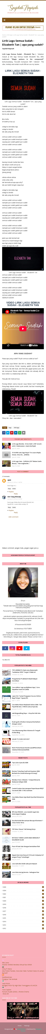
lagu (10, 428)
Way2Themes (21, 1029)
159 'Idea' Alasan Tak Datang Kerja (23, 829)
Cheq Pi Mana (7, 969)
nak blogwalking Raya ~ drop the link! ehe (26, 713)
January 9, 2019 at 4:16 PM (15, 499)
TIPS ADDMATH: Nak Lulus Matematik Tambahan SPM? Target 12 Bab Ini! (24, 671)
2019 (23, 904)
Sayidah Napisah (8, 49)
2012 (23, 928)
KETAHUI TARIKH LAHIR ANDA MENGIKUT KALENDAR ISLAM (26, 839)
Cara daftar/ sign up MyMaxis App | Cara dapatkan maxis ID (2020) (26, 688)
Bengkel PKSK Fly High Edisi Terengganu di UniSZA (19, 985)
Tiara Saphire (6, 990)
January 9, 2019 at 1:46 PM (15, 482)
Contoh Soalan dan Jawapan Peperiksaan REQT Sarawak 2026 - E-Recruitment (28, 789)
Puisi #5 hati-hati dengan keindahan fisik (26, 846)
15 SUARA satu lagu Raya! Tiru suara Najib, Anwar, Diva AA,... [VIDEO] (26, 454)
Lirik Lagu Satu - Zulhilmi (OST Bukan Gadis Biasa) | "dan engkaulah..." (27, 462)
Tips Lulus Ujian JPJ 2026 (20, 763)
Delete (14, 488)
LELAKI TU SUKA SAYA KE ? (21, 739)
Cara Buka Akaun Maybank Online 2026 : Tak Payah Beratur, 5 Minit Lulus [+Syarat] (27, 706)
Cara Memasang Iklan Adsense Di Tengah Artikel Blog (26, 731)
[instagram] (12, 648)
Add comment (13, 517)
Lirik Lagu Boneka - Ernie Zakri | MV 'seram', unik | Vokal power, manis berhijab (27, 445)
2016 (23, 915)
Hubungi (26, 1026)
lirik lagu (9, 35)
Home (4, 35)
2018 (23, 908)
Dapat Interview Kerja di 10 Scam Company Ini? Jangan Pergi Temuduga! (28, 856)
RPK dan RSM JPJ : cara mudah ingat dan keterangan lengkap (25, 813)
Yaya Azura (6, 983)
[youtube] (19, 648)
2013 (23, 925)
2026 (23, 887)
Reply (9, 488)
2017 (23, 911)
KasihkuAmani (7, 977)
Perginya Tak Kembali (9, 979)
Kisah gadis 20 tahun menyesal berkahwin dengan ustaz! (26, 723)
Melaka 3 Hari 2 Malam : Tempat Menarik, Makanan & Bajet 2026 (26, 781)
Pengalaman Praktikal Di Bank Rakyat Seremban (24, 680)
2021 (23, 897)
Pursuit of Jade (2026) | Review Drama (15, 992)
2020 (23, 901)
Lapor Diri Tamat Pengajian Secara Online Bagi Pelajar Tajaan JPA (26, 697)
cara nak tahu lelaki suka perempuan (24, 864)
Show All (6, 994)
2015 (23, 918)
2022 (23, 894)
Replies (11, 492)
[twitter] (27, 648)
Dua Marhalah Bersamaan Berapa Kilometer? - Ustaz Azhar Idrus (28, 822)
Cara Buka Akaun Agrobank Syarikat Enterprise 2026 (28, 798)
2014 (23, 921)
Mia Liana (5, 963)
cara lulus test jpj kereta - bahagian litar (25, 872)
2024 (23, 890)
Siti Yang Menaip (14, 497)
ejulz (9, 480)
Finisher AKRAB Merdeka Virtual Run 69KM (17, 965)
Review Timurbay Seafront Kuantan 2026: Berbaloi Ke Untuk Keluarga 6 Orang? (26, 772)
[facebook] (5, 648)
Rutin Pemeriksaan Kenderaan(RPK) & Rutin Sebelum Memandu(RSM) (26, 749)
